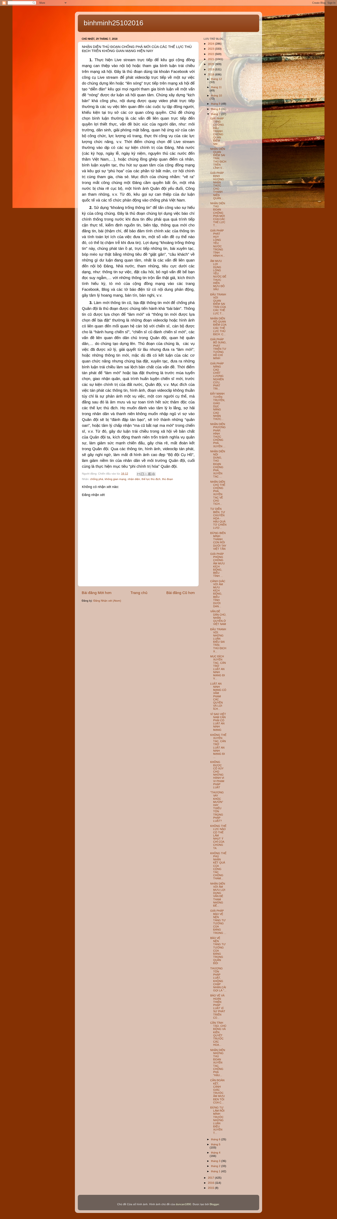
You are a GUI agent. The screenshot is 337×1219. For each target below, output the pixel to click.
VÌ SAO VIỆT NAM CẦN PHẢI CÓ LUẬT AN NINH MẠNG (218, 722)
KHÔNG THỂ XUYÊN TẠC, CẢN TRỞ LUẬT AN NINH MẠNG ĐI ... (218, 746)
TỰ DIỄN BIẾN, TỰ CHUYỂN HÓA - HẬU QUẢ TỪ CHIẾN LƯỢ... (218, 518)
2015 (211, 1187)
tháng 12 (216, 79)
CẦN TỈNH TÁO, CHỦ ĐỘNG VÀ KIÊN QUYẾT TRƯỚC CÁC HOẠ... (218, 1033)
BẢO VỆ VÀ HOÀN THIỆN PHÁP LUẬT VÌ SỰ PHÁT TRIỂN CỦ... (217, 1006)
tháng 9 (216, 103)
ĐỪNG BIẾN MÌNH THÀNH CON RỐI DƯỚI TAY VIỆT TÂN (218, 541)
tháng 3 (216, 1161)
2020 (211, 64)
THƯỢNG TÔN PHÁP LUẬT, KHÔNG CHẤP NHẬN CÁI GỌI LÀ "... (218, 979)
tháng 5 (215, 1144)
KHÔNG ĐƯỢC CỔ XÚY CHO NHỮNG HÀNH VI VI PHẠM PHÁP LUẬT (217, 775)
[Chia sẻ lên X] (146, 474)
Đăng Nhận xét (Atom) (107, 600)
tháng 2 (216, 1166)
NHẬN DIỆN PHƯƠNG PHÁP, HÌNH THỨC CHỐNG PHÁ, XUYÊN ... (218, 435)
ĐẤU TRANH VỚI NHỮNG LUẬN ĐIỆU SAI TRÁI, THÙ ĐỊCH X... (218, 640)
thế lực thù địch (151, 479)
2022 (211, 54)
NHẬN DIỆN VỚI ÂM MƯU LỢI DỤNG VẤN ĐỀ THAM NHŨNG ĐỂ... (217, 894)
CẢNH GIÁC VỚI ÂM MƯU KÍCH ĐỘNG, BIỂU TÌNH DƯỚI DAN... (217, 594)
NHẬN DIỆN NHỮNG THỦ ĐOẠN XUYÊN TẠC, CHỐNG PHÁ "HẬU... (217, 1063)
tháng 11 (216, 87)
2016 (211, 1182)
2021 (211, 59)
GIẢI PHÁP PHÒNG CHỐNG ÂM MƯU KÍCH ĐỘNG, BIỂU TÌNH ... (217, 564)
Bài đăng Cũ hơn (180, 593)
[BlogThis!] (142, 474)
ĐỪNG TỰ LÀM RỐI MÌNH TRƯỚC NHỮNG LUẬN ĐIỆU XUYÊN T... (217, 1120)
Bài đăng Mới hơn (97, 593)
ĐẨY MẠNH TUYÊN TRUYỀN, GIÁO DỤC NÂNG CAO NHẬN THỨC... (217, 406)
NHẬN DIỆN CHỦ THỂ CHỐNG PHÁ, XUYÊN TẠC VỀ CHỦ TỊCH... (217, 492)
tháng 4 (215, 1152)
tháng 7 (216, 114)
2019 (211, 69)
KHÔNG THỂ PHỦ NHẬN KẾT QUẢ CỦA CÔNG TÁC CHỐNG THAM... (218, 866)
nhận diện (134, 479)
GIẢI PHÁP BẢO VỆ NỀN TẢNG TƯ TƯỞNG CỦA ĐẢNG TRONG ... (218, 921)
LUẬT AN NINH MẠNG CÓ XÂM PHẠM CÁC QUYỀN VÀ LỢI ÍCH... (218, 696)
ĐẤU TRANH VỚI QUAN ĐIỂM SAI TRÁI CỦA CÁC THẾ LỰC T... (218, 304)
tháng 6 (216, 1139)
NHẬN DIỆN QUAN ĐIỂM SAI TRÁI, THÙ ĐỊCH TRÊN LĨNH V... (218, 158)
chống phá (96, 479)
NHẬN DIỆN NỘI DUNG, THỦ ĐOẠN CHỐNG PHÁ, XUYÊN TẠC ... (217, 464)
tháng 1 (216, 1171)
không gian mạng (115, 479)
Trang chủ (138, 593)
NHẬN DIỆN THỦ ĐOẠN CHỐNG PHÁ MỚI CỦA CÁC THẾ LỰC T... (217, 214)
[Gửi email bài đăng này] (139, 474)
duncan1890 (183, 1204)
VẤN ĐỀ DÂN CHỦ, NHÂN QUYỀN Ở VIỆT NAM (218, 618)
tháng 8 (216, 109)
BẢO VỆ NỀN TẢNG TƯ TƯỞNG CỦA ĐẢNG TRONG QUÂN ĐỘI (218, 951)
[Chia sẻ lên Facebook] (150, 474)
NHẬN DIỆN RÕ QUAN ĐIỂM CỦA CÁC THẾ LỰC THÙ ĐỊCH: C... (218, 326)
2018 (211, 74)
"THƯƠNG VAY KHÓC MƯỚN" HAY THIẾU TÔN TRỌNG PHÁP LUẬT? (217, 806)
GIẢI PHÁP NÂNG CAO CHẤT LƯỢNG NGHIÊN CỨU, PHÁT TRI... (217, 376)
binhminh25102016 (113, 23)
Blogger (214, 1204)
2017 (211, 1177)
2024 (211, 43)
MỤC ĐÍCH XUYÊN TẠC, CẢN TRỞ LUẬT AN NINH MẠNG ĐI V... (218, 667)
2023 (211, 48)
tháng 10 (216, 95)
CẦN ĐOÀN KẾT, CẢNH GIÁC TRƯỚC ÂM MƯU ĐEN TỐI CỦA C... (217, 1091)
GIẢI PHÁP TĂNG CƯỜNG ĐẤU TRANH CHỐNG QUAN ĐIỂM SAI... (217, 131)
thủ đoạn (167, 479)
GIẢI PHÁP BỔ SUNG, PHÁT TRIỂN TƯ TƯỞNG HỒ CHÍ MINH (218, 349)
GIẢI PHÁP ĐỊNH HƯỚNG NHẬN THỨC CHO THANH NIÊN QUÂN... (217, 185)
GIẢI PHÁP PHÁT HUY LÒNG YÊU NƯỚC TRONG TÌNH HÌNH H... (217, 243)
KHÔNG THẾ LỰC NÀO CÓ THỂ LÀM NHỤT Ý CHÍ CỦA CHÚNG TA (218, 837)
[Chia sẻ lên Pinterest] (153, 474)
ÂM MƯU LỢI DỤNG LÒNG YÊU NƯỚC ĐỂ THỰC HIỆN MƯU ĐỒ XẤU (218, 275)
